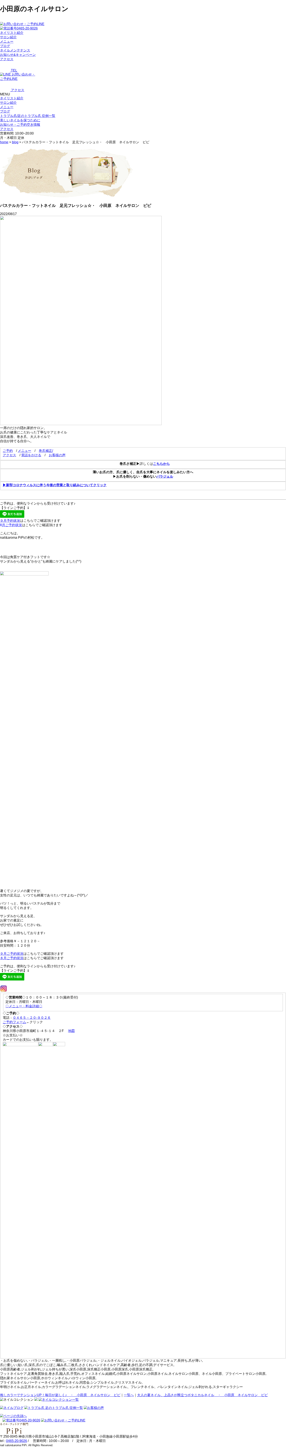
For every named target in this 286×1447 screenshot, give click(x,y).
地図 (71, 1031)
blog (15, 142)
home (4, 142)
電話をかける (31, 455)
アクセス (9, 455)
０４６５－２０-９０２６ (32, 1017)
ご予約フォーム (14, 1022)
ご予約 (8, 450)
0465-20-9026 (16, 1441)
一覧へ (129, 1395)
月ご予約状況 (12, 525)
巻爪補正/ (46, 450)
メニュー (6, 107)
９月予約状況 (10, 520)
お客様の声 (57, 455)
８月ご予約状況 (11, 958)
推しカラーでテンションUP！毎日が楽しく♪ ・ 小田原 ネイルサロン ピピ (60, 1395)
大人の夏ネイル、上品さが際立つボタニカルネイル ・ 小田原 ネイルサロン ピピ (202, 1395)
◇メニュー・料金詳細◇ (23, 1006)
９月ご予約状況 (11, 953)
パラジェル (164, 476)
